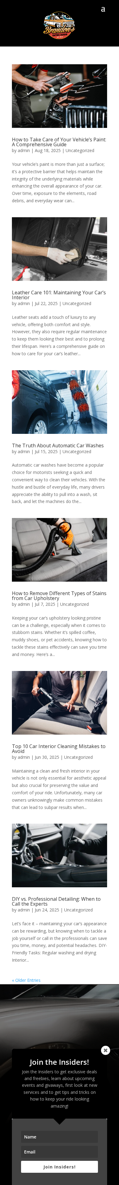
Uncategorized (80, 150)
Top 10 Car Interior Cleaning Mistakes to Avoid (59, 749)
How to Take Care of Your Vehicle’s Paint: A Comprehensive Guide (59, 142)
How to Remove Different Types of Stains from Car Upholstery (59, 596)
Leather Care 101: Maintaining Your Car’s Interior (59, 295)
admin (24, 150)
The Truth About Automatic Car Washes (58, 445)
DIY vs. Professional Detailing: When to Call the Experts (56, 901)
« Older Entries (26, 980)
